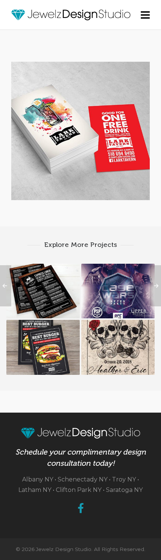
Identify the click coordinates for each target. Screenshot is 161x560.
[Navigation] (145, 15)
